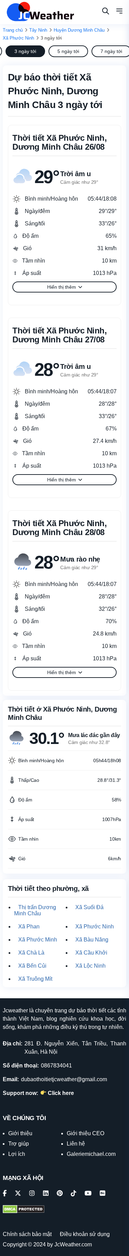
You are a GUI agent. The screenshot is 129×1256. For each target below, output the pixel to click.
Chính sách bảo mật (27, 1234)
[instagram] (32, 1193)
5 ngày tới (68, 51)
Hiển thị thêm (61, 287)
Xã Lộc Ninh (90, 966)
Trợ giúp (18, 1144)
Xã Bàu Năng (91, 940)
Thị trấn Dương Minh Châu (35, 910)
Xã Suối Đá (89, 907)
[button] (119, 12)
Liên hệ (76, 1144)
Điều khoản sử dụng (85, 1234)
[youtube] (88, 1193)
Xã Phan (29, 926)
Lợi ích (16, 1154)
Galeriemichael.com (91, 1154)
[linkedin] (46, 1193)
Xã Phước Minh (37, 940)
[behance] (102, 1193)
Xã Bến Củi (32, 966)
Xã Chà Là (31, 953)
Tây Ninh (38, 30)
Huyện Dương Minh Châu (79, 30)
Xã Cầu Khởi (91, 953)
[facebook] (5, 1193)
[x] (18, 1193)
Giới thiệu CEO (85, 1133)
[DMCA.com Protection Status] (23, 1210)
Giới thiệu (20, 1133)
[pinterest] (60, 1193)
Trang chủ (13, 30)
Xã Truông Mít (35, 979)
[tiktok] (73, 1193)
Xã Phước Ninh (18, 38)
